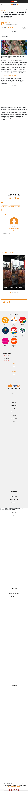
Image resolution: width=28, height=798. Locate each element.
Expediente (14, 512)
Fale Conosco (14, 515)
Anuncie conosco (14, 600)
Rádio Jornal (14, 412)
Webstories (7, 252)
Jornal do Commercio (14, 690)
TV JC (14, 421)
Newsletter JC (14, 596)
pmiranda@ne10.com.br (14, 231)
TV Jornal (14, 415)
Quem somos (14, 496)
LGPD (14, 509)
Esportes (14, 402)
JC (14, 408)
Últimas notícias (14, 399)
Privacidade (14, 502)
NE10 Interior (14, 418)
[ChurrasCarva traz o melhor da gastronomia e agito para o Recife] (14, 272)
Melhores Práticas (14, 506)
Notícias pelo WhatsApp (14, 593)
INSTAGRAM (5, 210)
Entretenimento (15, 206)
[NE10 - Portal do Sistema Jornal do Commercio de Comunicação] (14, 4)
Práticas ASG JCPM (14, 499)
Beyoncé (5, 206)
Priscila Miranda (9, 23)
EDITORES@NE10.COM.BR (14, 786)
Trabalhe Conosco (14, 519)
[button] (10, 292)
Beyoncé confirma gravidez (9, 75)
